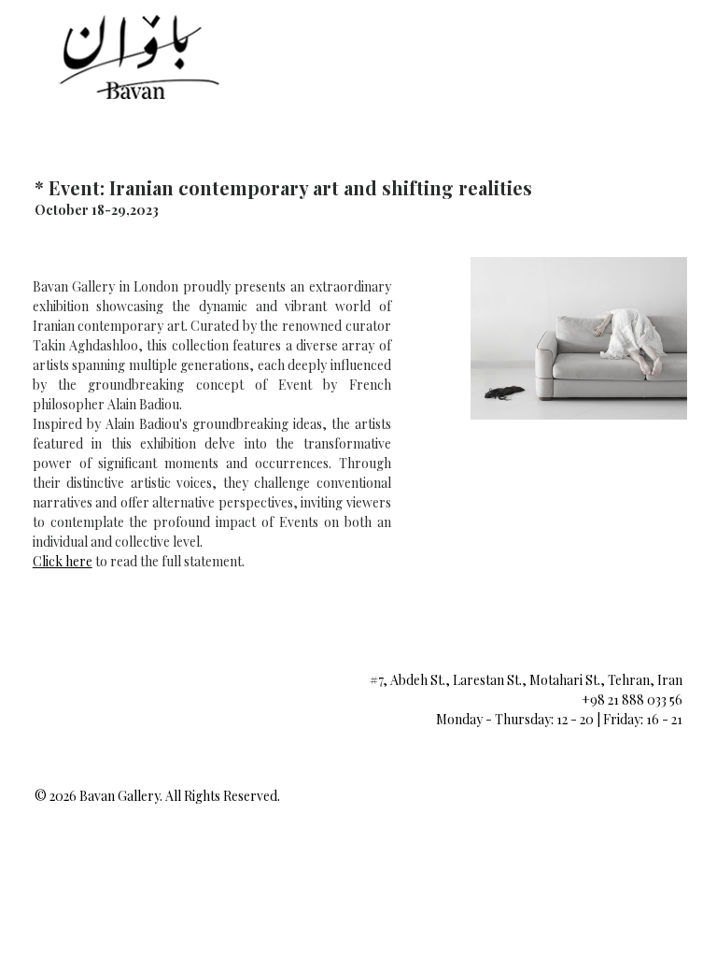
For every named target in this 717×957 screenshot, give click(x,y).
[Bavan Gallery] (136, 56)
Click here (62, 561)
